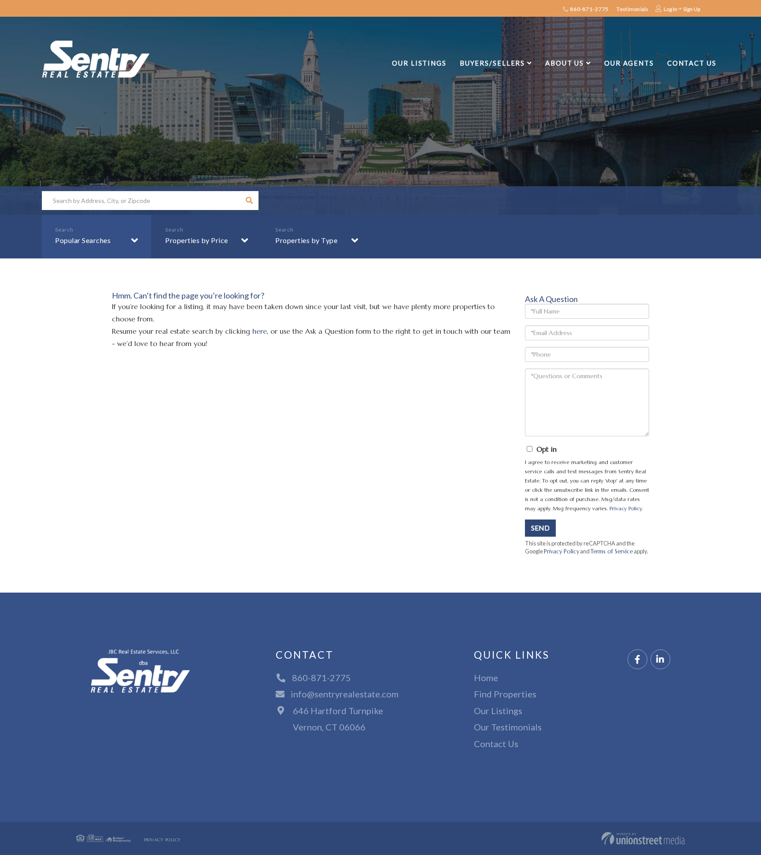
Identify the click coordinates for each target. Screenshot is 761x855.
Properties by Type (306, 240)
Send (540, 527)
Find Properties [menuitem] (505, 694)
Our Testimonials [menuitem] (508, 727)
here (259, 331)
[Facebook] (637, 660)
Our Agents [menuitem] (629, 63)
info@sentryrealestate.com (345, 694)
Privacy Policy (626, 508)
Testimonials (632, 9)
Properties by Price (196, 240)
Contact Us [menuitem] (692, 63)
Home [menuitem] (486, 677)
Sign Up (691, 9)
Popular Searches (83, 240)
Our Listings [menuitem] (419, 63)
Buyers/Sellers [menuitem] (492, 63)
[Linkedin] (660, 660)
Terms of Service (612, 551)
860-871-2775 (589, 9)
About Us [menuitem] (564, 63)
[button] (249, 200)
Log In (670, 9)
